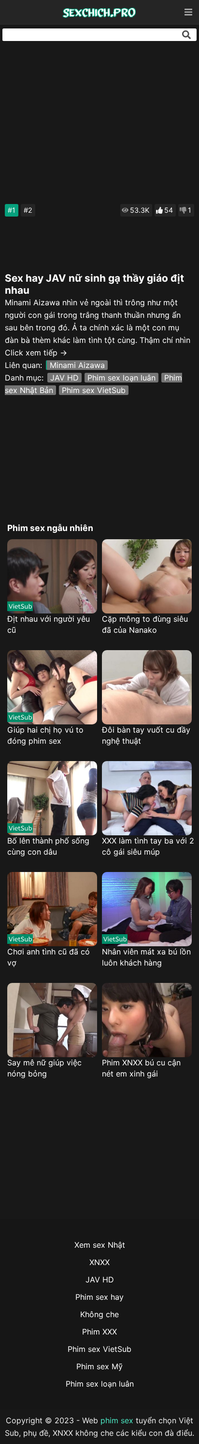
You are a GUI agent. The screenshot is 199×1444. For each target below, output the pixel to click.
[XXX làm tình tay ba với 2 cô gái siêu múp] (147, 798)
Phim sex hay (99, 1297)
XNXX (99, 1262)
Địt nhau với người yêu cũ (48, 624)
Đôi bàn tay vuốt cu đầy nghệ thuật (146, 735)
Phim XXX (99, 1331)
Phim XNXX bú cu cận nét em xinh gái (141, 1068)
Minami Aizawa (77, 365)
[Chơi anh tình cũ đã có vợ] (52, 909)
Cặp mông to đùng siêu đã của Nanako (145, 624)
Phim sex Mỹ (99, 1366)
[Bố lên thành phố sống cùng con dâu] (52, 798)
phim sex (116, 1420)
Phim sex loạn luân (121, 377)
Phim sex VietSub (94, 390)
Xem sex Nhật (99, 1245)
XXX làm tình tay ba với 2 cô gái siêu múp (148, 846)
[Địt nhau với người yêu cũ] (52, 576)
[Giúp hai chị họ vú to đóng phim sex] (52, 687)
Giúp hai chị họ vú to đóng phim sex (45, 735)
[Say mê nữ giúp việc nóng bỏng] (52, 1020)
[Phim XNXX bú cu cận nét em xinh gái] (147, 1020)
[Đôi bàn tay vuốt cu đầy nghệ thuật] (147, 687)
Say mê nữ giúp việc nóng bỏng (44, 1068)
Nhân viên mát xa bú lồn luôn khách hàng (146, 957)
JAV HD (64, 377)
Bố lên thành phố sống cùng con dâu (48, 846)
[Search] (186, 34)
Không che (99, 1314)
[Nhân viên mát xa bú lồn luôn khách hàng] (147, 909)
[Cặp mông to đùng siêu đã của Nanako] (147, 576)
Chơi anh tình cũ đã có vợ (48, 957)
